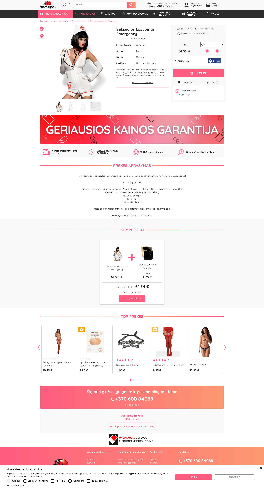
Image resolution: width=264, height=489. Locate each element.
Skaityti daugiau (36, 476)
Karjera (91, 462)
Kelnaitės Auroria (198, 364)
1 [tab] (58, 106)
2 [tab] (71, 106)
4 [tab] (95, 106)
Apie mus (92, 459)
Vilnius (153, 459)
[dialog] (132, 477)
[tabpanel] (77, 62)
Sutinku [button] (193, 477)
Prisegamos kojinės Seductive (168, 365)
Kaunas (154, 462)
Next (225, 347)
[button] (55, 14)
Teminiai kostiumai (79, 21)
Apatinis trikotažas (60, 21)
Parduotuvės (156, 452)
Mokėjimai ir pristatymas (130, 459)
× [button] (261, 468)
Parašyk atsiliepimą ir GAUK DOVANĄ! (132, 426)
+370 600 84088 (160, 6)
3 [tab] (83, 106)
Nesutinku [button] (234, 477)
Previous (39, 347)
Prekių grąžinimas (127, 462)
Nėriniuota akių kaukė (127, 365)
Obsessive (141, 45)
